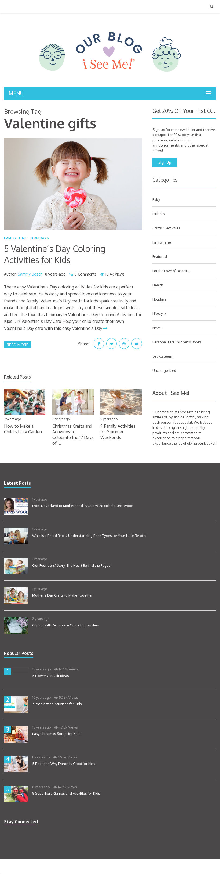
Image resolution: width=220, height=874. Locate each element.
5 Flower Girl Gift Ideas (50, 675)
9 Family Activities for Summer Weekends (117, 431)
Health (157, 285)
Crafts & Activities (166, 228)
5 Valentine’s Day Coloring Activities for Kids (54, 254)
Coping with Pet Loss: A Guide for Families (65, 625)
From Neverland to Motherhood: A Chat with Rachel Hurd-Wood (82, 506)
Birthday (158, 214)
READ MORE (17, 344)
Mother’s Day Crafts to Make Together (62, 595)
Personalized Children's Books (177, 342)
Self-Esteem (162, 356)
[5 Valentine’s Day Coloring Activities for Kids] (73, 184)
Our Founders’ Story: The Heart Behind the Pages (71, 565)
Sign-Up (164, 162)
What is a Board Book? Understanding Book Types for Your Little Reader (89, 535)
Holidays (40, 238)
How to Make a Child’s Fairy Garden (23, 428)
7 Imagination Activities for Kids (57, 704)
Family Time (15, 238)
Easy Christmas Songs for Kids (56, 734)
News (157, 328)
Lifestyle (159, 313)
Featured (159, 256)
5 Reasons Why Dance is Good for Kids (63, 763)
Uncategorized (164, 370)
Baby (156, 199)
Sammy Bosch (30, 274)
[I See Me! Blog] (110, 79)
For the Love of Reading (171, 271)
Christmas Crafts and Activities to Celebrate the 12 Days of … (73, 434)
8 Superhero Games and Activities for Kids (66, 793)
